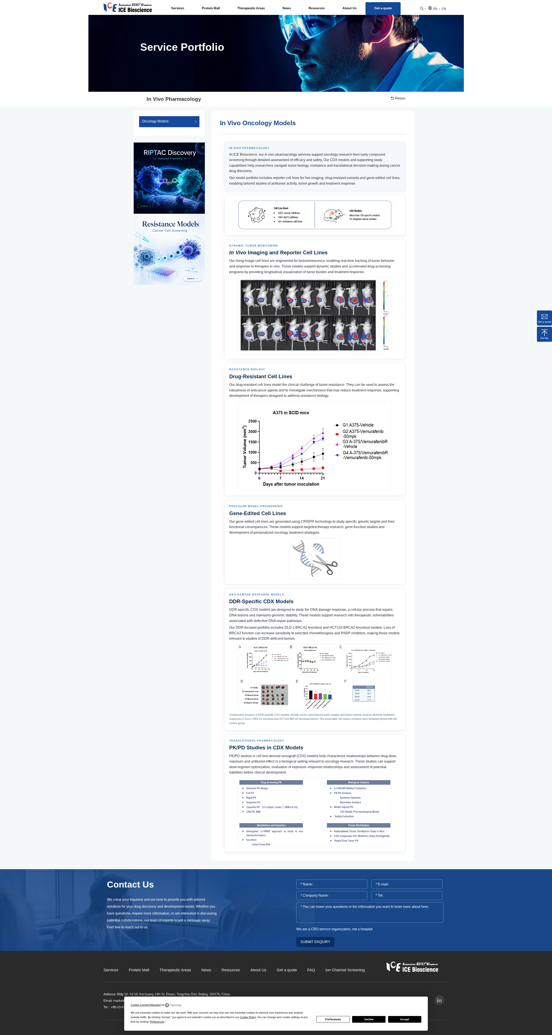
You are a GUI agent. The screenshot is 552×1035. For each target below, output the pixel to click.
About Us (349, 8)
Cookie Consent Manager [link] (146, 1005)
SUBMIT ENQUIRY (315, 942)
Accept (404, 1019)
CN (444, 8)
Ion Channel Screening (345, 970)
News (286, 8)
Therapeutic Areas (251, 8)
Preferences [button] (157, 1021)
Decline (368, 1019)
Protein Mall (211, 8)
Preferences (333, 1019)
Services (177, 8)
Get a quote (383, 8)
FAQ (311, 970)
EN (435, 8)
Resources (317, 8)
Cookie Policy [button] (248, 1017)
